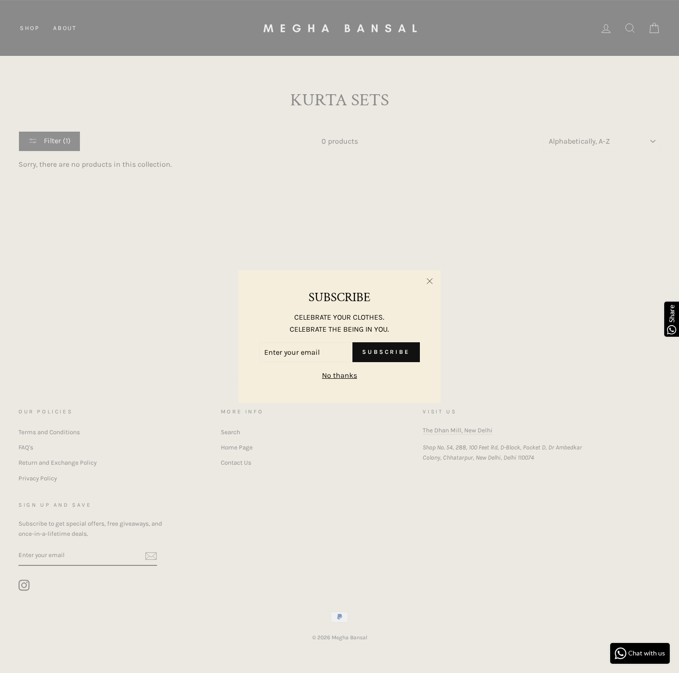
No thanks (339, 375)
